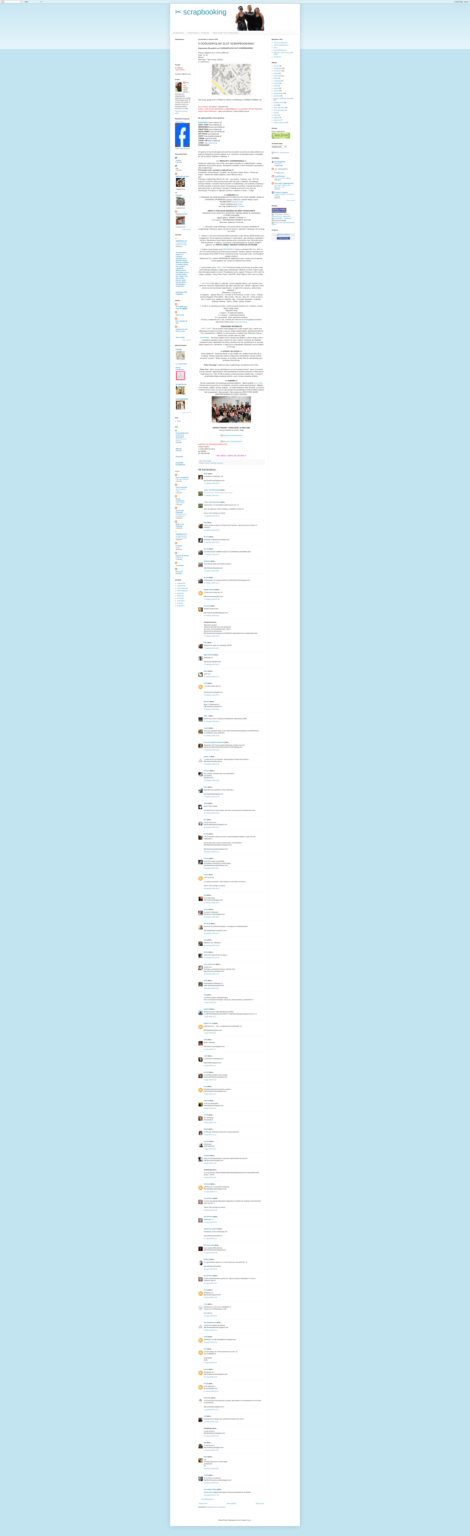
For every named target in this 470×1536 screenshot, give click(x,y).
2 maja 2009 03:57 (210, 1033)
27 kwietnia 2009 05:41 (211, 615)
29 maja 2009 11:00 (210, 1363)
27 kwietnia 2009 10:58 (211, 736)
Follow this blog (283, 238)
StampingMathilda (182, 399)
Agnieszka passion (182, 176)
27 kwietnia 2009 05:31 (211, 571)
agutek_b (207, 756)
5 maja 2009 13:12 (210, 1135)
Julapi (206, 1290)
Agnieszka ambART (211, 1229)
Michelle (207, 701)
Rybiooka (207, 561)
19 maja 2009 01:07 (210, 1283)
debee (179, 421)
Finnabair (241, 206)
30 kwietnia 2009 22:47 (211, 988)
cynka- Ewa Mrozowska (212, 490)
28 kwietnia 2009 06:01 (211, 868)
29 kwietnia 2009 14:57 (211, 933)
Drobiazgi (277, 76)
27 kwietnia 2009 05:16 (211, 516)
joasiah (206, 1072)
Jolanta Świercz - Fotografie (198, 33)
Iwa (205, 1442)
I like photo (179, 457)
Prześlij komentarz (207, 1499)
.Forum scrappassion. (281, 43)
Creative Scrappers (281, 192)
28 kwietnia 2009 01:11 (211, 852)
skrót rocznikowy (279, 110)
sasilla (206, 1475)
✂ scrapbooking (201, 12)
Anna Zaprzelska (210, 964)
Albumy (276, 66)
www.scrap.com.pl (210, 143)
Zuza (205, 1086)
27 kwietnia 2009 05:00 (211, 483)
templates (180, 603)
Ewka (206, 787)
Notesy (276, 88)
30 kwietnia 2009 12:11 (211, 974)
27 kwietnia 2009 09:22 (211, 695)
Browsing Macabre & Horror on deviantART (182, 435)
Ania (205, 1349)
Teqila (276, 115)
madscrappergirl (182, 588)
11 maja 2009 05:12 (210, 1192)
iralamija (179, 349)
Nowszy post (203, 1503)
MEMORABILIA (229, 249)
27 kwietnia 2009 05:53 (211, 636)
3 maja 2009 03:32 (210, 1080)
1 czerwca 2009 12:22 (211, 1410)
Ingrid (206, 1457)
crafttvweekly (181, 583)
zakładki (276, 118)
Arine (206, 1304)
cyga (205, 940)
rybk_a (206, 716)
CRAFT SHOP (222, 267)
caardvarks (180, 565)
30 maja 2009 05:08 (210, 1377)
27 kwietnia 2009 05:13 (211, 495)
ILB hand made (209, 1245)
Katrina (206, 858)
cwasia (206, 728)
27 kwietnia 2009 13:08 (211, 780)
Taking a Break (180, 502)
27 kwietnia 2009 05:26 (211, 542)
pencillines (180, 598)
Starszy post (260, 1503)
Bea (205, 820)
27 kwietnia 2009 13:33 (211, 797)
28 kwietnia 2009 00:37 (211, 827)
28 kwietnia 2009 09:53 (211, 888)
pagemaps (180, 593)
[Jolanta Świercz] (182, 146)
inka (205, 995)
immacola (207, 923)
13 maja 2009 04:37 (210, 1222)
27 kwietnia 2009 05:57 (211, 648)
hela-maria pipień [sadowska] (214, 742)
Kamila (206, 834)
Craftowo (179, 546)
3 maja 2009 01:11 (210, 1065)
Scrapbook (277, 57)
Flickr (275, 48)
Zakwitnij (207, 1009)
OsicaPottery (208, 1198)
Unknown (207, 1184)
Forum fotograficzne (280, 50)
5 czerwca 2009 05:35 (211, 1483)
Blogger (248, 1520)
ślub (275, 112)
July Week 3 (278, 163)
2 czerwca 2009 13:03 (211, 1422)
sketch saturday (181, 487)
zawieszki (277, 120)
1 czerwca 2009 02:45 (211, 1391)
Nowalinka (207, 1398)
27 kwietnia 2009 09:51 (211, 721)
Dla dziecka (277, 71)
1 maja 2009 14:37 (210, 1017)
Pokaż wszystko (186, 229)
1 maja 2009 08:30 (210, 1002)
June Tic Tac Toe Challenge (282, 178)
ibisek (206, 671)
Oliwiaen (207, 1259)
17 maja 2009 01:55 (210, 1253)
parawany (277, 96)
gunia (206, 683)
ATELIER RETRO (181, 214)
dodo (205, 1040)
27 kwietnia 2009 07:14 (211, 676)
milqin (206, 803)
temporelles (181, 606)
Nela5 (206, 474)
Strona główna (231, 1503)
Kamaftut (207, 606)
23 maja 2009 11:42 (210, 1297)
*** (275, 171)
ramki (275, 105)
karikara (207, 771)
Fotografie (277, 81)
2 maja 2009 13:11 (210, 1049)
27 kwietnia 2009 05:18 (211, 530)
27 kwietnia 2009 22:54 (211, 813)
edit (205, 1416)
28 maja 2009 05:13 (210, 1330)
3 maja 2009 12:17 (210, 1094)
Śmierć (178, 547)
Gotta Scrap (180, 315)
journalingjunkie (279, 162)
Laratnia (178, 160)
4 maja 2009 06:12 (210, 1108)
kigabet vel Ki (208, 1023)
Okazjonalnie (278, 93)
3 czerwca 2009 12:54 (211, 1450)
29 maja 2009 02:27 (210, 1342)
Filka (205, 522)
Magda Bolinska (209, 589)
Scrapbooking (178, 33)
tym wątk (258, 383)
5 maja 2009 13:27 (210, 1149)
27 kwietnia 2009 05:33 (211, 599)
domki (276, 73)
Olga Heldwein (209, 655)
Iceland (276, 83)
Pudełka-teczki (278, 102)
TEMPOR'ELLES (181, 241)
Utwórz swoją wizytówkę (182, 148)
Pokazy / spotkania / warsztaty (214, 463)
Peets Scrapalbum (182, 477)
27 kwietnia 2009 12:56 (211, 750)
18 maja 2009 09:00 (210, 1269)
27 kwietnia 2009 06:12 (211, 664)
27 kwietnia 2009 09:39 (211, 709)
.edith (206, 1056)
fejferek (206, 1101)
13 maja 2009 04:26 (210, 1210)
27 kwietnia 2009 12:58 (211, 764)
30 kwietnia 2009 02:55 (211, 945)
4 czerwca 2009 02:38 (211, 1468)
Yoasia (206, 875)
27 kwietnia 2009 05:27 (211, 554)
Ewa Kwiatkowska (210, 1322)
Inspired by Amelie (182, 556)
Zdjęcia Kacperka (279, 123)
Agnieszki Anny (237, 202)
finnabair (207, 1155)
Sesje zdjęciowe (279, 107)
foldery (276, 78)
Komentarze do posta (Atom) (215, 1507)
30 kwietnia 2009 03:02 (211, 958)
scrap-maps (181, 601)
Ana (205, 895)
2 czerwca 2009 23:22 (211, 1436)
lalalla (206, 1337)
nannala (206, 1141)
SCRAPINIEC (205, 338)
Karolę (240, 204)
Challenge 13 (179, 557)
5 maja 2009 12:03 (210, 1122)
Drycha (206, 537)
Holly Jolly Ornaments (182, 479)
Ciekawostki (278, 68)
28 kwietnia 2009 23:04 (211, 903)
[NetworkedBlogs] (283, 234)
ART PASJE (206, 283)
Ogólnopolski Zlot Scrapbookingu (225, 33)
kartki (275, 86)
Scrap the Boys (279, 176)
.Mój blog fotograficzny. (281, 45)
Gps (177, 168)
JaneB (206, 1115)
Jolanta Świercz (179, 122)
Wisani (206, 952)
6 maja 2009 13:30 (210, 1177)
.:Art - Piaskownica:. (281, 169)
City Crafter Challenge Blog (283, 183)
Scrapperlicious (181, 384)
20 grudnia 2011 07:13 (211, 1495)
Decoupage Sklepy (210, 1489)
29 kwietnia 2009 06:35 (211, 917)
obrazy (276, 91)
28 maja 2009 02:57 (210, 1316)
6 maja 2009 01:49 (210, 1163)
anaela (206, 1369)
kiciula (206, 1383)
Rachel (206, 549)
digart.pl (178, 449)
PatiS (205, 980)
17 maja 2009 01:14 (210, 1238)
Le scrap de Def (181, 364)
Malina (206, 1129)
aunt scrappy (180, 337)
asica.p (206, 909)
